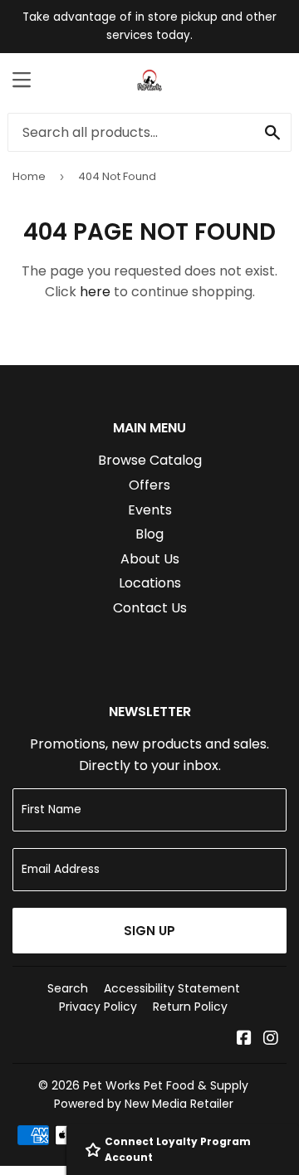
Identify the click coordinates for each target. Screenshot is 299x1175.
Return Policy (190, 1006)
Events (150, 509)
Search (67, 988)
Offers (149, 485)
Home (29, 176)
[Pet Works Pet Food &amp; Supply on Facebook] (244, 1039)
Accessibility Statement (172, 988)
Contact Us (150, 607)
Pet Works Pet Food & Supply (165, 1085)
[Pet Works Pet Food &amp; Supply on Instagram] (270, 1039)
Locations (150, 582)
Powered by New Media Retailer (143, 1103)
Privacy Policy (98, 1006)
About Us (149, 558)
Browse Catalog (150, 460)
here (95, 291)
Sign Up (149, 930)
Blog (149, 534)
